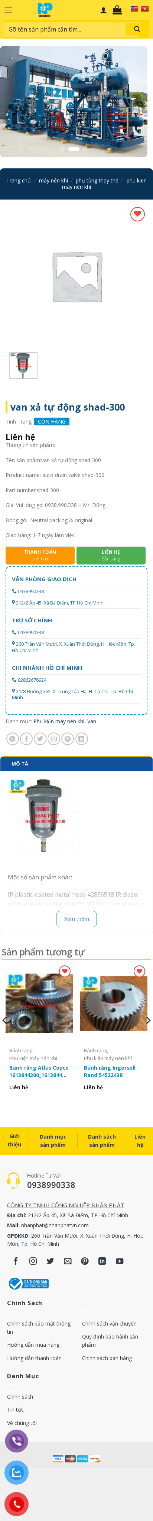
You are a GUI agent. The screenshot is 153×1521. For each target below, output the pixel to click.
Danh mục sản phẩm (53, 1140)
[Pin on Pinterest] (67, 738)
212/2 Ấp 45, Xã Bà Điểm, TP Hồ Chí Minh (60, 603)
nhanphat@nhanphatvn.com (55, 1225)
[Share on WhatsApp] (12, 738)
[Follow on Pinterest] (85, 1262)
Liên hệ (140, 1140)
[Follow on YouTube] (120, 1262)
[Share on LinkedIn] (81, 738)
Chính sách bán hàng (107, 1358)
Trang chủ (18, 180)
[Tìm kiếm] (137, 29)
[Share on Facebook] (26, 738)
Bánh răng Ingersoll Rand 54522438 (110, 1071)
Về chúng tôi (22, 1422)
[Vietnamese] (145, 9)
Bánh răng (20, 1050)
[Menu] (8, 10)
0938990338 (31, 591)
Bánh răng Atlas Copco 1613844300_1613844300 (39, 1071)
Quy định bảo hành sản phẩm (110, 1340)
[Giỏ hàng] (119, 10)
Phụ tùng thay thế (97, 180)
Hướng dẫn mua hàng (33, 1344)
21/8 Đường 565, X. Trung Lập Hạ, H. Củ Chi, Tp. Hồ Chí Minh (72, 694)
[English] (134, 9)
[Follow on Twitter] (50, 1262)
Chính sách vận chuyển (109, 1323)
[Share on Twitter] (40, 738)
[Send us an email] (68, 1262)
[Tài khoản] (103, 10)
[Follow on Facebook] (16, 1262)
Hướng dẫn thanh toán (34, 1358)
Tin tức (15, 1409)
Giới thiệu (14, 1140)
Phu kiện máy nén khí (58, 721)
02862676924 (32, 680)
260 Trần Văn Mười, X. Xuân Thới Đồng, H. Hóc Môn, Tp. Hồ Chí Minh (73, 647)
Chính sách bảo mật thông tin (39, 1327)
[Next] (148, 1035)
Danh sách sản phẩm (102, 1140)
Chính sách (20, 1396)
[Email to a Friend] (54, 738)
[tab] (76, 763)
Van (91, 721)
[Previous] (5, 1035)
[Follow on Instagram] (33, 1262)
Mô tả (20, 763)
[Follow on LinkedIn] (102, 1262)
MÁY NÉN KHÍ (53, 180)
